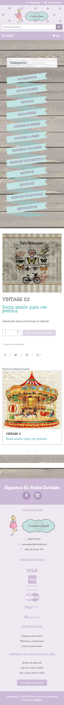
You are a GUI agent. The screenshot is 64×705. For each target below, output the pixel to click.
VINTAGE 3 (13, 434)
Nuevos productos (27, 196)
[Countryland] (32, 15)
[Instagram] (38, 496)
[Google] (38, 355)
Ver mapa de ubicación (32, 682)
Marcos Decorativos (27, 161)
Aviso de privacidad (32, 646)
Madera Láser (27, 137)
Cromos (27, 102)
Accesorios (27, 78)
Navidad (27, 184)
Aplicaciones (27, 90)
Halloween (27, 113)
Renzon (38, 700)
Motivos (27, 172)
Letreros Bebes (27, 125)
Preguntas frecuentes (32, 636)
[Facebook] (4, 355)
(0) (57, 36)
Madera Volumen (27, 149)
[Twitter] (15, 355)
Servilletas (27, 208)
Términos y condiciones (32, 641)
